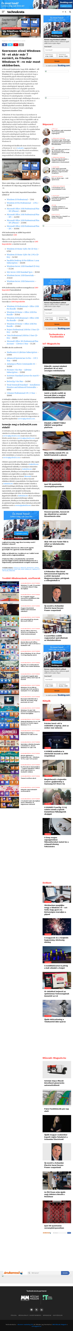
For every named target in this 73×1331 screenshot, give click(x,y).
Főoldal (14, 1315)
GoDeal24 (16, 567)
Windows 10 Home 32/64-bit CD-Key (22, 249)
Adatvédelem (57, 1315)
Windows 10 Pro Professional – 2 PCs (22, 203)
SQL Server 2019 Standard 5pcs (19, 272)
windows (12, 570)
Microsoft (27, 476)
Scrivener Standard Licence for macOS (23, 376)
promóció (10, 569)
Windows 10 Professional (17, 199)
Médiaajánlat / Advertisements (29, 1315)
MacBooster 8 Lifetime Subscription (22, 352)
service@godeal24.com (26, 419)
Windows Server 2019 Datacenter (21, 281)
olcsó (4, 569)
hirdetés (23, 567)
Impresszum (47, 1315)
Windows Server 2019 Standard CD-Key (23, 266)
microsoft (30, 567)
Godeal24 (20, 148)
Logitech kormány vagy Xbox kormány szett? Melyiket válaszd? (18, 543)
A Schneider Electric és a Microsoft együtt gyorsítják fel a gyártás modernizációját (18, 548)
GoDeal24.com (23, 496)
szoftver (17, 569)
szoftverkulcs (26, 569)
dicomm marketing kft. (25, 1324)
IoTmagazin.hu (36, 1326)
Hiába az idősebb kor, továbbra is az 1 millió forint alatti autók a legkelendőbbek (20, 554)
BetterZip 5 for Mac (15, 381)
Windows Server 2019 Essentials (20, 275)
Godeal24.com (33, 464)
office (37, 567)
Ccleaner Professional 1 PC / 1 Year (21, 393)
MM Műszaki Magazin (60, 1324)
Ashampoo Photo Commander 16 (21, 364)
